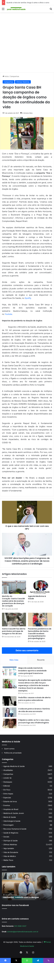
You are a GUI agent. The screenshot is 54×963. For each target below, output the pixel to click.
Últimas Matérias (22, 82)
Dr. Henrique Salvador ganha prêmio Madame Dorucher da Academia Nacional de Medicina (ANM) (26, 894)
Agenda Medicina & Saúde (37, 597)
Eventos (6, 805)
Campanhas (14, 76)
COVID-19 (7, 778)
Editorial (6, 786)
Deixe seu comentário (27, 650)
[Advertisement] (27, 43)
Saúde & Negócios (10, 833)
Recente (41, 660)
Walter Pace (8, 860)
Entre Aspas (8, 794)
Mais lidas (14, 660)
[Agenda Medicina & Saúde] (40, 587)
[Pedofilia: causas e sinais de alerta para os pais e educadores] (9, 701)
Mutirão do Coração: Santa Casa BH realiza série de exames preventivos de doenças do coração (13, 601)
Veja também (8, 848)
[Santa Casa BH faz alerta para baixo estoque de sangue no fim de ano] (14, 619)
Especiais (7, 798)
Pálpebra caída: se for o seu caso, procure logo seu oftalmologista (34, 721)
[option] (27, 886)
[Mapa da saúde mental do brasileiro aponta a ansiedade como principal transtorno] (9, 671)
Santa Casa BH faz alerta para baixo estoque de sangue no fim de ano (13, 631)
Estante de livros (10, 801)
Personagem (8, 825)
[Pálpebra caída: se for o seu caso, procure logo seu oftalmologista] (9, 723)
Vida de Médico (9, 856)
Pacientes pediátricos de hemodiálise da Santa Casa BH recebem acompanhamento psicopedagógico (39, 633)
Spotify (28, 298)
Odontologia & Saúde (11, 821)
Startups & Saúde (10, 841)
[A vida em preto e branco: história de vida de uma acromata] (9, 712)
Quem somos (9, 749)
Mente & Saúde (9, 817)
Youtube (8, 314)
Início (6, 76)
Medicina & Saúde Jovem (13, 813)
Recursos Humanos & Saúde (14, 829)
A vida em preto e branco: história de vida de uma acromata (34, 710)
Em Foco (6, 790)
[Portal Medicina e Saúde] (16, 9)
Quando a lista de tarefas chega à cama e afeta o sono (27, 3)
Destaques (7, 782)
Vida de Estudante (10, 852)
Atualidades (8, 770)
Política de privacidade (13, 753)
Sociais (6, 837)
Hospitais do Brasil (10, 809)
